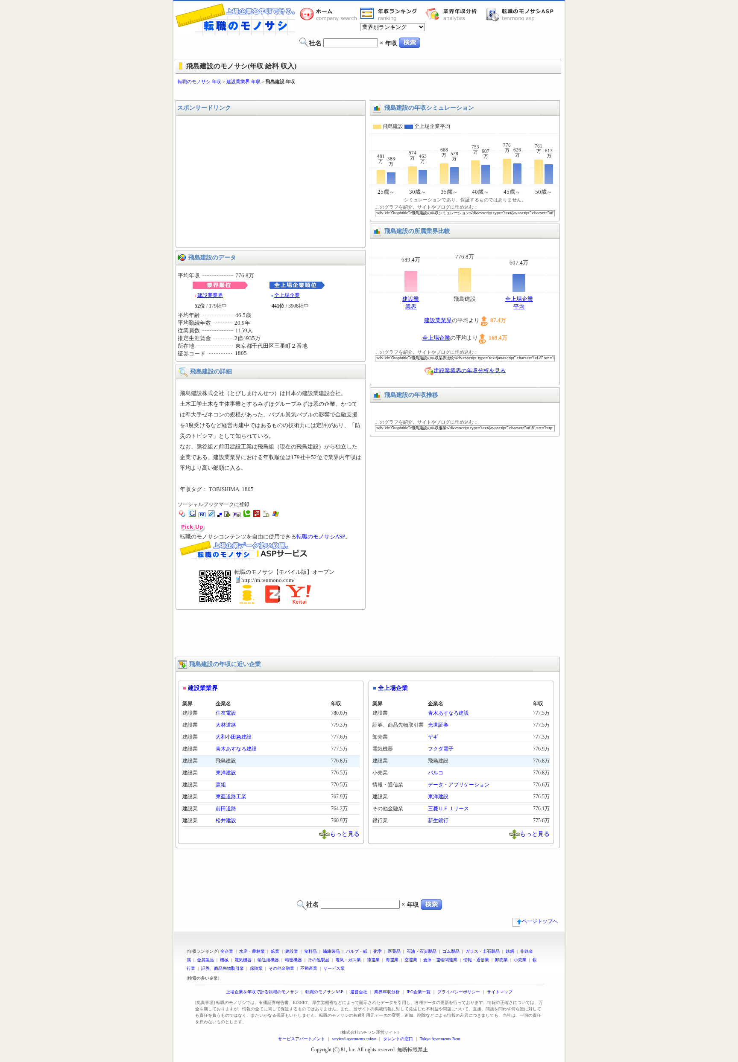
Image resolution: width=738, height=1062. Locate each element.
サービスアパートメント (301, 1038)
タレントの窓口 (398, 1038)
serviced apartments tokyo (354, 1038)
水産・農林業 (252, 951)
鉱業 (275, 951)
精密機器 (293, 959)
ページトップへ (540, 921)
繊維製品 (331, 951)
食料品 (310, 951)
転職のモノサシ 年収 (199, 81)
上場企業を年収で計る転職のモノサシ (262, 991)
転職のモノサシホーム (330, 14)
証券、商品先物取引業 (222, 968)
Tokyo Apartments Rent (440, 1038)
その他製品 (318, 959)
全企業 (226, 951)
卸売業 (501, 959)
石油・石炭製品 (421, 951)
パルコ (435, 773)
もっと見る (345, 833)
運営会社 (358, 991)
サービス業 (334, 968)
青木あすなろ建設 (236, 749)
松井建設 (226, 820)
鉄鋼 (510, 951)
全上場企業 (287, 295)
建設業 (291, 951)
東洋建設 (226, 773)
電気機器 (243, 959)
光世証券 (438, 725)
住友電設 (226, 713)
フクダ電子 (441, 749)
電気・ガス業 (348, 959)
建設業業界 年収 (243, 81)
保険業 (256, 968)
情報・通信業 (476, 959)
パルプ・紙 (356, 951)
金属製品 (205, 959)
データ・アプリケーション (458, 785)
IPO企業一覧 (418, 991)
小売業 (520, 959)
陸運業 (373, 959)
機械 (224, 959)
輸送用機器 (268, 959)
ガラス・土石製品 (483, 951)
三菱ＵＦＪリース (448, 809)
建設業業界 (210, 295)
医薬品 (394, 951)
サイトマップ (499, 991)
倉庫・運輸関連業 (440, 959)
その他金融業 (281, 968)
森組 (221, 785)
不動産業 (308, 968)
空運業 (410, 959)
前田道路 (226, 809)
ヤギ (433, 737)
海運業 (392, 959)
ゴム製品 (451, 951)
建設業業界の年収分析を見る (469, 370)
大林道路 (226, 725)
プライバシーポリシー (458, 991)
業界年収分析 (455, 14)
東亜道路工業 (231, 797)
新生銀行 (438, 820)
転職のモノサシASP (522, 14)
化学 (377, 951)
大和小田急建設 (234, 737)
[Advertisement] (369, 93)
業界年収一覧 (390, 14)
